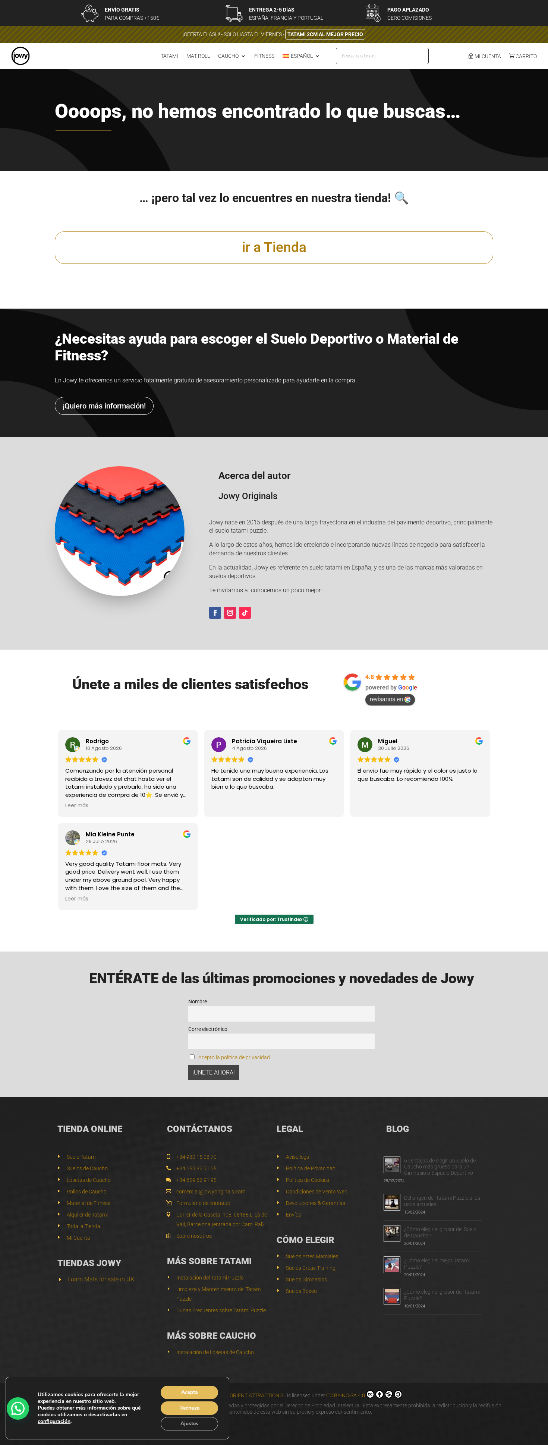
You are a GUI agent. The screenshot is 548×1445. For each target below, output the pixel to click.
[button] (18, 1408)
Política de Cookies (307, 1180)
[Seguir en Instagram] (230, 613)
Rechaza (189, 1407)
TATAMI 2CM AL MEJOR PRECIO (325, 34)
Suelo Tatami (82, 1157)
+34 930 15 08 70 (196, 1157)
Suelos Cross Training (311, 1268)
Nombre (197, 1001)
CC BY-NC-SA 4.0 (345, 1395)
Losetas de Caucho (89, 1180)
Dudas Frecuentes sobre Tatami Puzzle (221, 1310)
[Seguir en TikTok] (245, 613)
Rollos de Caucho (87, 1192)
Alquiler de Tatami (87, 1215)
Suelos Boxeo (301, 1291)
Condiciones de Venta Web (316, 1192)
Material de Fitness (88, 1203)
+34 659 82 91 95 (196, 1168)
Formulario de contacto (203, 1203)
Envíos (293, 1215)
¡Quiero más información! (104, 405)
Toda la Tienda (83, 1226)
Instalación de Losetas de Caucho (215, 1352)
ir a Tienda (274, 247)
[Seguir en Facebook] (215, 613)
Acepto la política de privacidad (234, 1057)
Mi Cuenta (78, 1238)
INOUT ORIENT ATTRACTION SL (250, 1395)
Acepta (189, 1392)
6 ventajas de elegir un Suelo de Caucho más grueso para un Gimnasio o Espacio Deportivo (440, 1167)
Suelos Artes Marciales (312, 1256)
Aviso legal (298, 1157)
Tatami (169, 56)
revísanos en (386, 699)
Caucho (228, 56)
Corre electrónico (207, 1029)
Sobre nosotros (194, 1236)
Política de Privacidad (311, 1168)
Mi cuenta (487, 56)
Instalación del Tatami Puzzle (209, 1278)
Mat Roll (198, 56)
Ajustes (189, 1423)
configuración (54, 1421)
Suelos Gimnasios (306, 1279)
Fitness (264, 56)
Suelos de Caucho (87, 1168)
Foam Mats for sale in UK (100, 1279)
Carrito (525, 56)
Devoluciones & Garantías (315, 1203)
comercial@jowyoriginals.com (210, 1192)
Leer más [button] (76, 805)
